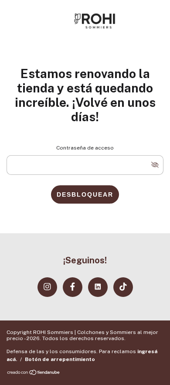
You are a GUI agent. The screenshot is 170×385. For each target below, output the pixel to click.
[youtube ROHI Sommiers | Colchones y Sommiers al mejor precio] (98, 287)
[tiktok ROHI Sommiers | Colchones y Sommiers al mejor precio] (123, 287)
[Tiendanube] (34, 373)
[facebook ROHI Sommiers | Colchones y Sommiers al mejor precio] (72, 287)
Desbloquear (85, 194)
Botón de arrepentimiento (60, 359)
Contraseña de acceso (85, 148)
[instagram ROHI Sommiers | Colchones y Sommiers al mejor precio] (47, 287)
